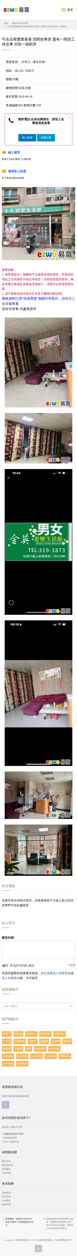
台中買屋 (8, 1063)
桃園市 (29, 70)
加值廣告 (6, 1200)
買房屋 (18, 1033)
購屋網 (67, 1041)
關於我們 (6, 1161)
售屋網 (56, 1041)
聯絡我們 (6, 1204)
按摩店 (25, 61)
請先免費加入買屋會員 (56, 973)
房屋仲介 (59, 1033)
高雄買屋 (22, 1063)
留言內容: (8, 937)
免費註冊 (46, 137)
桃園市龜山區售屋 (20, 23)
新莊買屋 (22, 1056)
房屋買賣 (19, 1041)
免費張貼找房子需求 (14, 1134)
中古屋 (7, 1041)
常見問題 (6, 1173)
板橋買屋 (40, 1048)
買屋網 (7, 1048)
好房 (28, 1048)
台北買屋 (8, 1056)
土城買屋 (50, 1056)
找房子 (32, 1041)
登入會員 (27, 137)
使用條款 (6, 1169)
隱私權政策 (7, 1165)
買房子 (7, 1033)
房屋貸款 (6, 1196)
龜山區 (19, 70)
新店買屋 (36, 1056)
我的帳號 (6, 1192)
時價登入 (31, 1033)
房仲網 (18, 1048)
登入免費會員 (11, 978)
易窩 (6, 23)
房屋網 (44, 1041)
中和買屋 (54, 1048)
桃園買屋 (65, 1056)
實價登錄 (45, 1033)
